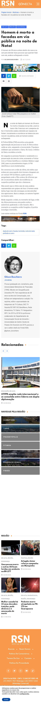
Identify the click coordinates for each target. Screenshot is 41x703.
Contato (28, 658)
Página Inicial (6, 12)
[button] (3, 351)
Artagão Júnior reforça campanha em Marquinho (29, 563)
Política (24, 558)
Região (10, 558)
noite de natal (29, 231)
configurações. (24, 694)
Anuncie (11, 649)
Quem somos (24, 649)
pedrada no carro (8, 233)
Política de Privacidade (19, 663)
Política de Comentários (19, 654)
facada (15, 231)
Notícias (16, 12)
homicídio (21, 231)
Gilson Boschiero (12, 59)
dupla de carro (7, 231)
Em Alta (12, 391)
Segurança (5, 561)
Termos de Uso (13, 658)
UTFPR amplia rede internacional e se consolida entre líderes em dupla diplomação (20, 397)
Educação (5, 391)
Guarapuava (32, 595)
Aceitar (6, 699)
